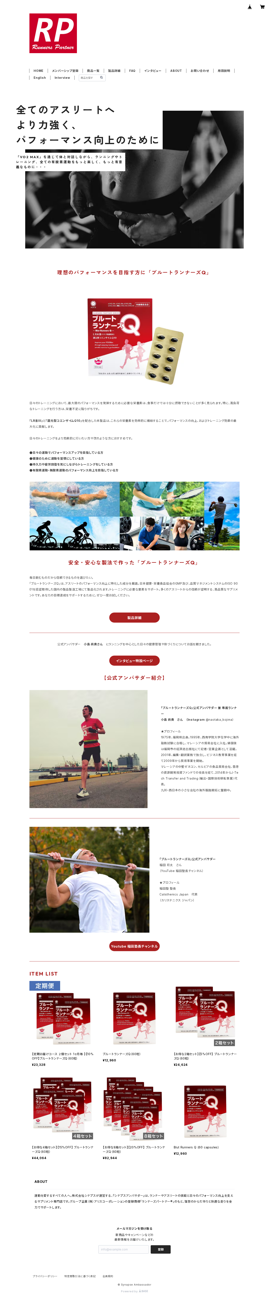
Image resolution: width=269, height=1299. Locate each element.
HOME (39, 70)
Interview (62, 77)
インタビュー (153, 70)
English (40, 77)
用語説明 (224, 70)
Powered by (130, 1291)
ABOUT (176, 70)
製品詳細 (114, 70)
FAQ (132, 70)
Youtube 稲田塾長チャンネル (134, 946)
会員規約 (108, 1276)
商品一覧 (93, 70)
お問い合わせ (200, 70)
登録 (161, 1249)
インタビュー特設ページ (134, 661)
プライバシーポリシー (45, 1276)
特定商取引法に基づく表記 (80, 1276)
